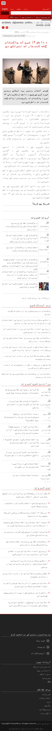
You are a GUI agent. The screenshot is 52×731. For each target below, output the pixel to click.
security (39, 25)
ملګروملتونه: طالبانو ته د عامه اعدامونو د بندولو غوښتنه (25, 575)
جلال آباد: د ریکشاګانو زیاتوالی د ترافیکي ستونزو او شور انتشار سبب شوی (25, 495)
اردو (26, 9)
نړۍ (49, 702)
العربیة (46, 9)
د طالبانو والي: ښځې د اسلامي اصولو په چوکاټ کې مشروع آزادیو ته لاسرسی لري (28, 604)
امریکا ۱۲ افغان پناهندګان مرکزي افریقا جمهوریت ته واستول (25, 514)
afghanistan (17, 22)
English (5, 9)
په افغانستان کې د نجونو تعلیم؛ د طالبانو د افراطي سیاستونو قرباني (21, 442)
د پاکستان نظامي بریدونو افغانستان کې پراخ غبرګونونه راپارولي (21, 226)
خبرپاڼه (46, 678)
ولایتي (47, 705)
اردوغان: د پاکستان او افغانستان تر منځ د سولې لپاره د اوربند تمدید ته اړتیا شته (19, 274)
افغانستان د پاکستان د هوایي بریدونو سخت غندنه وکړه (21, 249)
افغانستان (45, 698)
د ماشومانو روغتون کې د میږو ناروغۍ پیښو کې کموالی (26, 594)
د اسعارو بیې (27, 17)
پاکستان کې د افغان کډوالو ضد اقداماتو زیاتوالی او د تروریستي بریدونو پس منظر (21, 238)
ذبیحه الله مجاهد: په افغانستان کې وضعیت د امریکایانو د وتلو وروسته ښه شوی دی (26, 524)
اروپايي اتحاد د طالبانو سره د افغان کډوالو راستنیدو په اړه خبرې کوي (28, 552)
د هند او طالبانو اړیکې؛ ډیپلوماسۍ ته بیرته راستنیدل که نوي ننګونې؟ (21, 417)
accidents (6, 22)
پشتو (19, 9)
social (47, 25)
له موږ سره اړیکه (43, 17)
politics (28, 22)
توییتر (41, 646)
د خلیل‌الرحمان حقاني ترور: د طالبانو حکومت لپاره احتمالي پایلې (23, 404)
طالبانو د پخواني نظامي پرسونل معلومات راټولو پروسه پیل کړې (22, 391)
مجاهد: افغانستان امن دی (26, 475)
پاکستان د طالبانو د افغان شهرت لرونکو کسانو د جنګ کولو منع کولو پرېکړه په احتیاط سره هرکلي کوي (19, 263)
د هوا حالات (14, 17)
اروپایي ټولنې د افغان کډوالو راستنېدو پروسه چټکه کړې (26, 504)
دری (12, 9)
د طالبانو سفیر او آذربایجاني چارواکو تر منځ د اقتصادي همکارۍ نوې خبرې (25, 584)
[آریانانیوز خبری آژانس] (26, 4)
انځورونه (46, 713)
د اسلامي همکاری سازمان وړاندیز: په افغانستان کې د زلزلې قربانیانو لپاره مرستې (27, 563)
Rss (49, 682)
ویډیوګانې (45, 709)
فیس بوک (40, 640)
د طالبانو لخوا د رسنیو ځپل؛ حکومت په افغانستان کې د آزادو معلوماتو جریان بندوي (22, 429)
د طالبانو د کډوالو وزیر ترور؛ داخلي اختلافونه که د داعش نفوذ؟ (22, 453)
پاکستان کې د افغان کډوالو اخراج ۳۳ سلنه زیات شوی (19, 285)
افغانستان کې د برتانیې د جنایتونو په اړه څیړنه (25, 465)
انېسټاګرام (38, 653)
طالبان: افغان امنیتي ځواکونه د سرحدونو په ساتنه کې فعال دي (26, 533)
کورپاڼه (46, 694)
